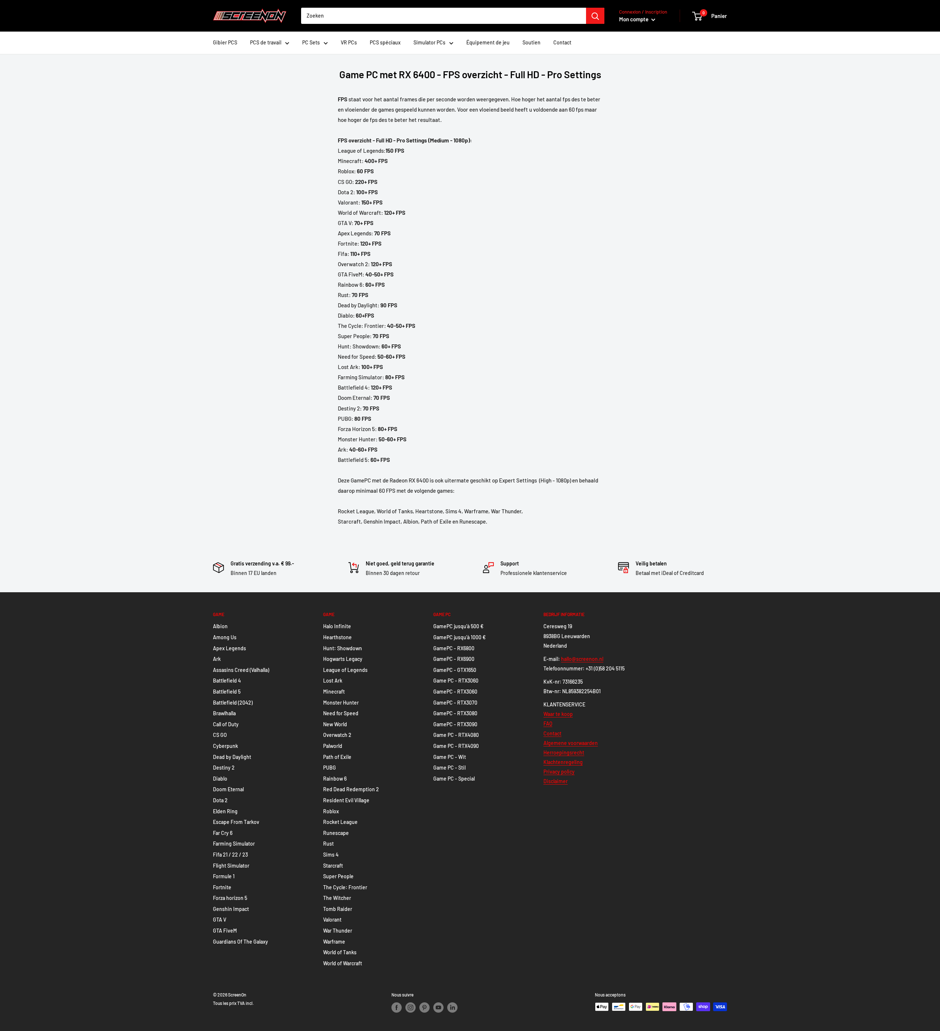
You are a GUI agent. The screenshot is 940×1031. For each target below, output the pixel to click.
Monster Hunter (341, 702)
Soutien (531, 42)
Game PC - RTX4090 (456, 746)
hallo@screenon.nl (582, 659)
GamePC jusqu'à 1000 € (459, 637)
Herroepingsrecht (563, 752)
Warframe (334, 941)
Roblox (331, 811)
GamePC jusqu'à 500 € (458, 626)
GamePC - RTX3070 (455, 702)
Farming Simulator (234, 843)
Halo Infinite (337, 626)
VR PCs (349, 42)
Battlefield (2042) (233, 702)
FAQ (547, 723)
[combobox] (443, 16)
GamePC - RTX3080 (455, 713)
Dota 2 (220, 800)
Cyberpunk (225, 746)
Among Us (224, 637)
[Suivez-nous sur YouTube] (438, 1007)
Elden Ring (225, 811)
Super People (338, 876)
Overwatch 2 (337, 735)
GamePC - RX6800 (453, 648)
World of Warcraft (342, 963)
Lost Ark (332, 680)
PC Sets (311, 42)
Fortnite (222, 887)
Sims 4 (331, 854)
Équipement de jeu (488, 42)
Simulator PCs (429, 42)
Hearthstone (337, 637)
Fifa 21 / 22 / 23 (230, 854)
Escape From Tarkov (236, 822)
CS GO (220, 735)
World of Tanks (340, 952)
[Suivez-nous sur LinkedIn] (452, 1007)
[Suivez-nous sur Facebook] (396, 1007)
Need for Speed (340, 713)
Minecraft (334, 691)
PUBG (329, 767)
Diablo (220, 778)
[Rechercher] (595, 16)
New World (335, 724)
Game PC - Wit (449, 757)
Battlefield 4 (227, 680)
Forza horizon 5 (230, 898)
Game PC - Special (454, 778)
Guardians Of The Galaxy (240, 941)
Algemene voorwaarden (570, 743)
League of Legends (345, 670)
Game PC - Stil (449, 767)
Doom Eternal (228, 789)
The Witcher (337, 898)
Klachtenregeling (563, 762)
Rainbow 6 (335, 778)
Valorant (332, 919)
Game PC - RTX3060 (455, 680)
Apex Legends (229, 648)
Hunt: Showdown (342, 648)
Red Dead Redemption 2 (351, 789)
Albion (220, 626)
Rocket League (340, 822)
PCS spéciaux (385, 42)
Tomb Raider (337, 909)
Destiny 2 (224, 767)
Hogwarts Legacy (342, 659)
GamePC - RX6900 (453, 659)
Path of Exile (337, 757)
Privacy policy (559, 771)
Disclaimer (555, 781)
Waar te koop (558, 714)
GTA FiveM (225, 930)
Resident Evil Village (346, 800)
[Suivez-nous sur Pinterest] (424, 1007)
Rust (328, 843)
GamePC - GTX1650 (454, 670)
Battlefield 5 (227, 691)
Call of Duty (226, 724)
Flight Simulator (231, 865)
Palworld (332, 746)
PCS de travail (265, 42)
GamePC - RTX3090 (455, 724)
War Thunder (337, 930)
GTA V (219, 919)
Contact (562, 42)
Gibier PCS (225, 42)
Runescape (336, 833)
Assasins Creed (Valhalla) (241, 670)
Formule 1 (224, 876)
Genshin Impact (231, 909)
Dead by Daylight (232, 757)
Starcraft (333, 865)
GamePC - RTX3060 (455, 691)
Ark (217, 659)
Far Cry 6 (222, 833)
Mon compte (634, 19)
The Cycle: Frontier (345, 887)
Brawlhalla (224, 713)
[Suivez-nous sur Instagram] (410, 1007)
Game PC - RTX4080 (456, 735)
